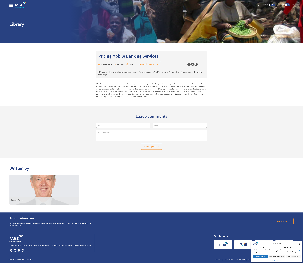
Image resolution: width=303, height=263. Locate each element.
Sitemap (218, 260)
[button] (300, 244)
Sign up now (282, 221)
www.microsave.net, (293, 250)
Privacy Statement (279, 260)
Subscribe (265, 5)
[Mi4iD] (243, 244)
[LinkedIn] (15, 250)
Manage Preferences (293, 256)
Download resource (146, 64)
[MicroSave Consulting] (16, 238)
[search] (258, 5)
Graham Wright (107, 64)
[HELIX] (223, 244)
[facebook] (11, 250)
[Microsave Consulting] (20, 5)
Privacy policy (240, 260)
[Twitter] (19, 250)
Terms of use (228, 260)
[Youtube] (23, 250)
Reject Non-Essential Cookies (276, 256)
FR (273, 5)
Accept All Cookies (260, 256)
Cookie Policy (272, 260)
